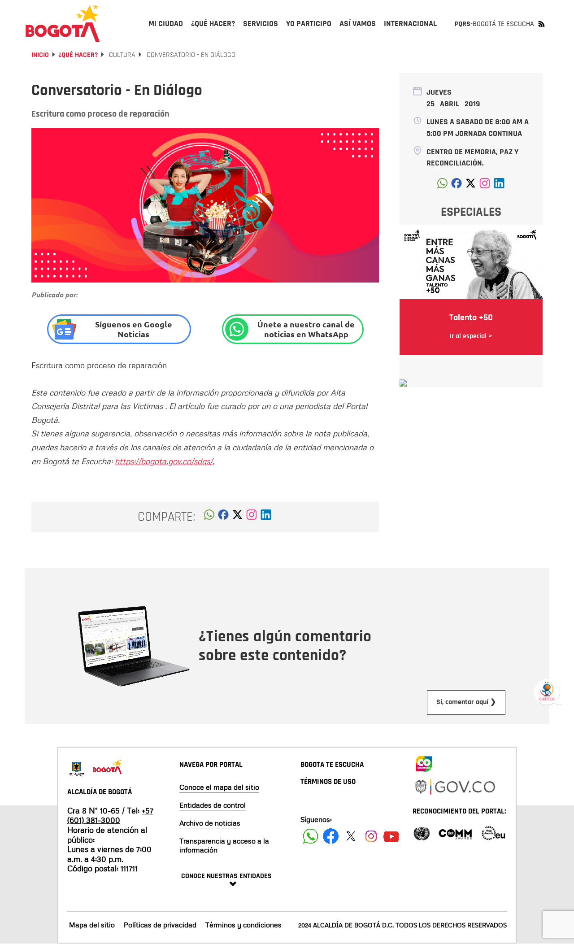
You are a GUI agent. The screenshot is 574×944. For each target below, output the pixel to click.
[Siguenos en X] (351, 836)
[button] (209, 517)
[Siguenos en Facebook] (310, 836)
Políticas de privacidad (160, 924)
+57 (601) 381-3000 (110, 815)
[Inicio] (63, 23)
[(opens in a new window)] (251, 517)
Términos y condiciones (243, 924)
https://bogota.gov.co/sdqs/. (164, 461)
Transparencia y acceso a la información (224, 845)
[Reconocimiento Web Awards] (493, 832)
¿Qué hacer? (78, 55)
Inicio (40, 55)
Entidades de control (212, 804)
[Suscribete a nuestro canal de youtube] (391, 836)
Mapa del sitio (92, 924)
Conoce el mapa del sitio (219, 787)
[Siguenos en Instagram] (371, 836)
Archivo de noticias (209, 822)
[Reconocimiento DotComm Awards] (455, 832)
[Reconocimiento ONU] (421, 832)
